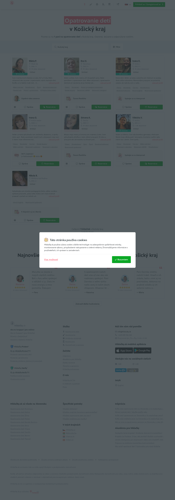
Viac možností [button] (51, 259)
